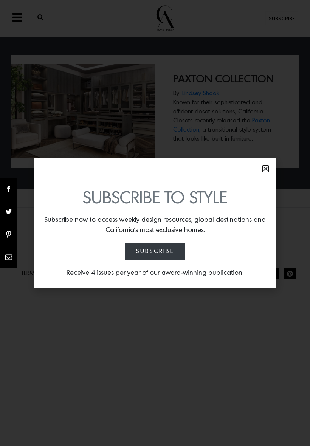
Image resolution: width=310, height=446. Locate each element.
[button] (265, 169)
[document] (155, 223)
